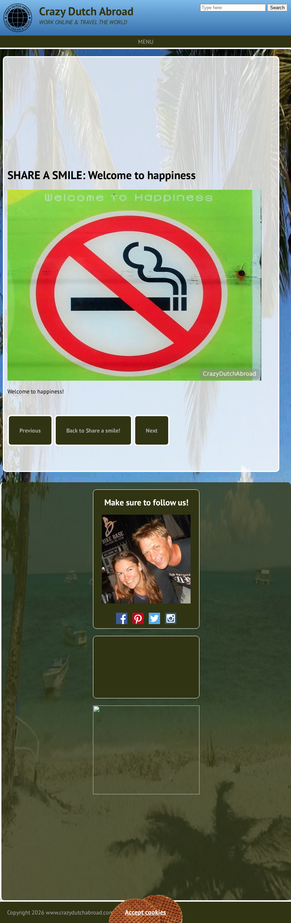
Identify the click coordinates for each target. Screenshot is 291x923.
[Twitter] (154, 618)
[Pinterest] (138, 618)
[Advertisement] (141, 110)
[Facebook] (121, 618)
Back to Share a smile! (93, 430)
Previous (30, 430)
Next (152, 430)
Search (277, 7)
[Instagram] (170, 618)
